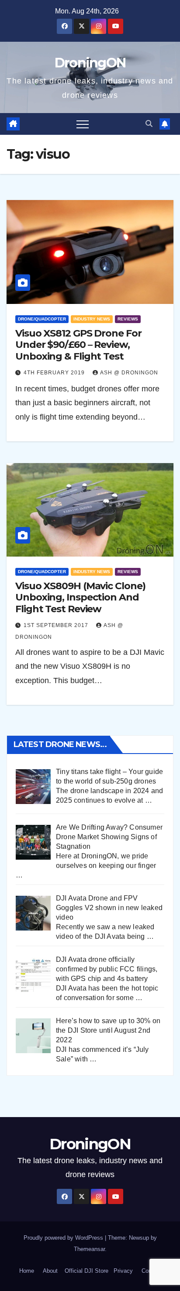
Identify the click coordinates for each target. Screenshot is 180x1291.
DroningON (90, 63)
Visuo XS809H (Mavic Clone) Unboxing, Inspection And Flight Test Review (80, 597)
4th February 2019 (55, 373)
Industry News (91, 319)
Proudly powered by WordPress (64, 1237)
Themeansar (89, 1249)
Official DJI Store (85, 1271)
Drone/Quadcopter (42, 319)
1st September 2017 (57, 625)
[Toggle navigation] (82, 124)
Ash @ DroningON (129, 373)
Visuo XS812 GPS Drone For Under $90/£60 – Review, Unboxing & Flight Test (78, 344)
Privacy (123, 1271)
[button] (148, 123)
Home (26, 1271)
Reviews (128, 319)
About (50, 1271)
